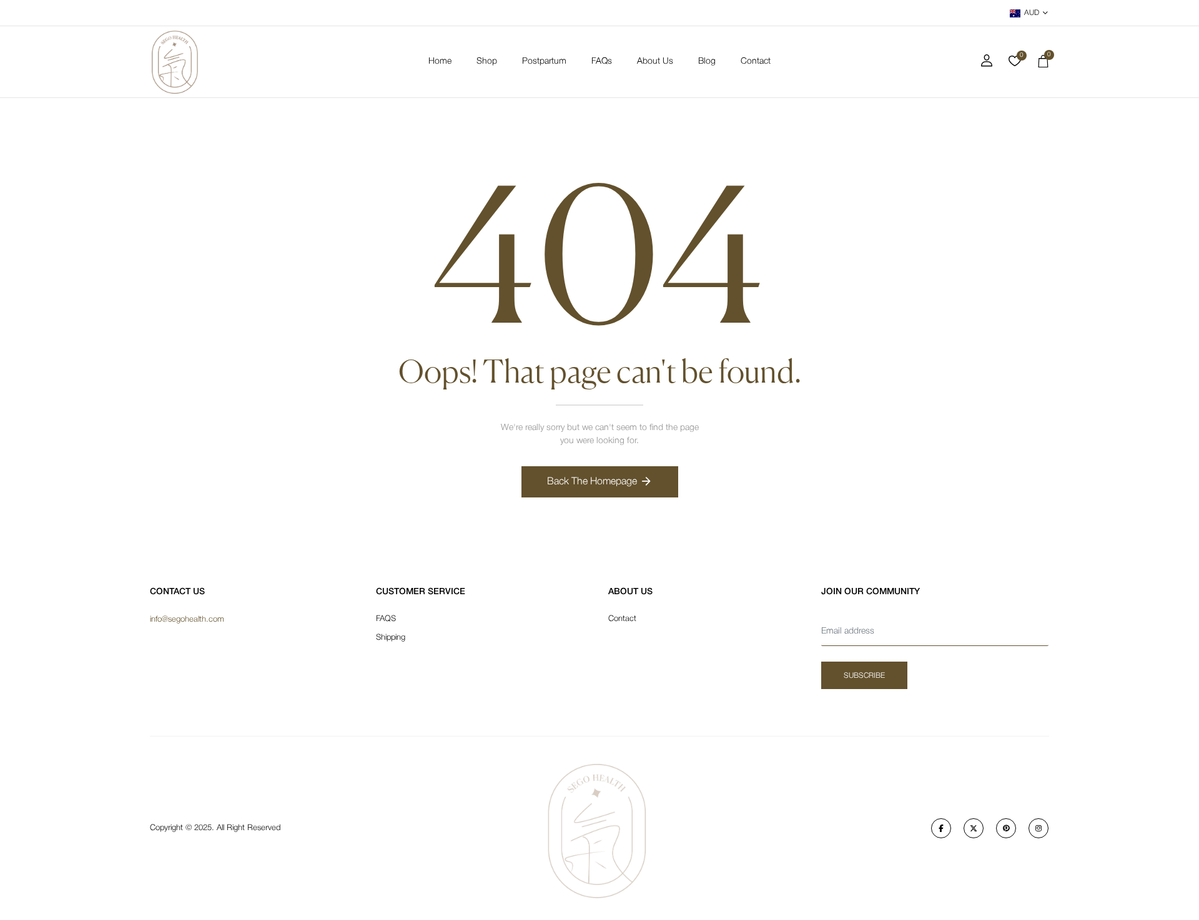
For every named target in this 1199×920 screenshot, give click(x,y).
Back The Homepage (592, 481)
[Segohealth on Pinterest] (1006, 828)
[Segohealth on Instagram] (1039, 828)
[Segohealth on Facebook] (941, 828)
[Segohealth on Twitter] (974, 828)
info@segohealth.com (187, 619)
